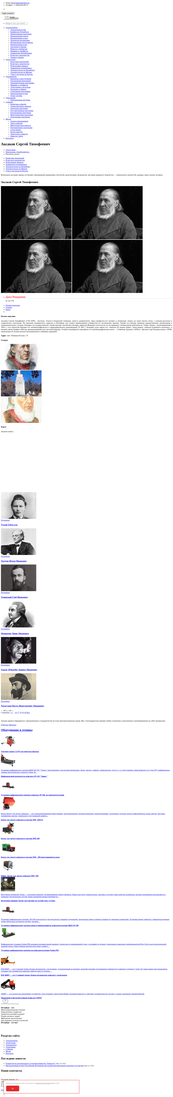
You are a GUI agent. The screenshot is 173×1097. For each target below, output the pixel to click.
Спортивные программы (20, 91)
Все (28, 713)
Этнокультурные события (20, 106)
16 (16, 713)
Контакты (10, 138)
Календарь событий (18, 104)
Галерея (9, 307)
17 (18, 713)
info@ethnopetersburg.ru (20, 3)
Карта (8, 310)
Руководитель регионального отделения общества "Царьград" (31, 1063)
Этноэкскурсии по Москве (21, 72)
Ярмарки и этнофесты (19, 51)
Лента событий (16, 123)
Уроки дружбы (16, 96)
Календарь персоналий (19, 62)
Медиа (8, 119)
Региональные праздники (20, 113)
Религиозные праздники (20, 117)
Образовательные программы (22, 83)
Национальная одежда (19, 36)
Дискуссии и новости (19, 134)
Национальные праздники (21, 34)
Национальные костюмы (20, 100)
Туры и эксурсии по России (21, 74)
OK (13, 1088)
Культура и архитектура (19, 55)
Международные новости (20, 125)
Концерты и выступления (20, 79)
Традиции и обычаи (18, 47)
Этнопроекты (11, 77)
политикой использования (43, 1083)
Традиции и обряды (18, 89)
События (9, 102)
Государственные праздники (21, 111)
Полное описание (13, 305)
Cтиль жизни (15, 130)
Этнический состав (18, 30)
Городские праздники (19, 108)
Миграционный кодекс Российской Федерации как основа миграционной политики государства (45, 1066)
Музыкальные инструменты (21, 42)
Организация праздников (20, 81)
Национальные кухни (19, 38)
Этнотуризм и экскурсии (20, 87)
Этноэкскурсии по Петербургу (22, 70)
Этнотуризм (10, 60)
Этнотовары (11, 98)
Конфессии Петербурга (19, 32)
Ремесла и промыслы (18, 49)
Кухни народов (16, 132)
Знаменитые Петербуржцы (21, 53)
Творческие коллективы (20, 40)
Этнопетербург (12, 28)
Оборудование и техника (16, 729)
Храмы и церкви (17, 57)
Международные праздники (21, 115)
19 (23, 713)
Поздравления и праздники (21, 128)
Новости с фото (16, 136)
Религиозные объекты (19, 66)
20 (25, 713)
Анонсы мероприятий (19, 121)
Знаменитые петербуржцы (21, 68)
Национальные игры (18, 45)
